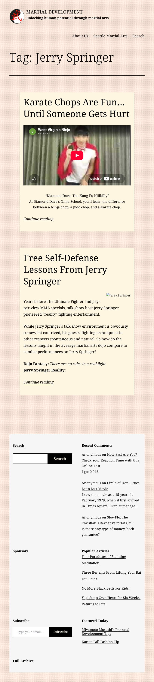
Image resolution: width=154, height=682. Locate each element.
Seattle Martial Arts (110, 35)
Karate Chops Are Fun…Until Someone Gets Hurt (76, 108)
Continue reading (38, 218)
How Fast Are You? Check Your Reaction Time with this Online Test (110, 460)
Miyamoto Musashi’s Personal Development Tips (105, 631)
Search (138, 35)
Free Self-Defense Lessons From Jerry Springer (65, 269)
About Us (80, 35)
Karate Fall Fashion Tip (100, 641)
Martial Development (54, 12)
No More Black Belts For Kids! (106, 588)
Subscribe (61, 632)
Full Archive (23, 661)
